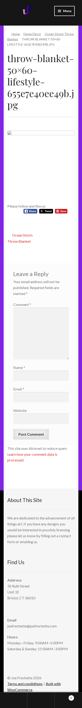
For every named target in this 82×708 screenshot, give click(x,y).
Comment (22, 304)
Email (18, 389)
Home (16, 34)
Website (20, 410)
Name (19, 367)
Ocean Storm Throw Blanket (20, 238)
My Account (13, 700)
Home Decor (32, 34)
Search (41, 700)
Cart (63, 696)
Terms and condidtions (25, 684)
